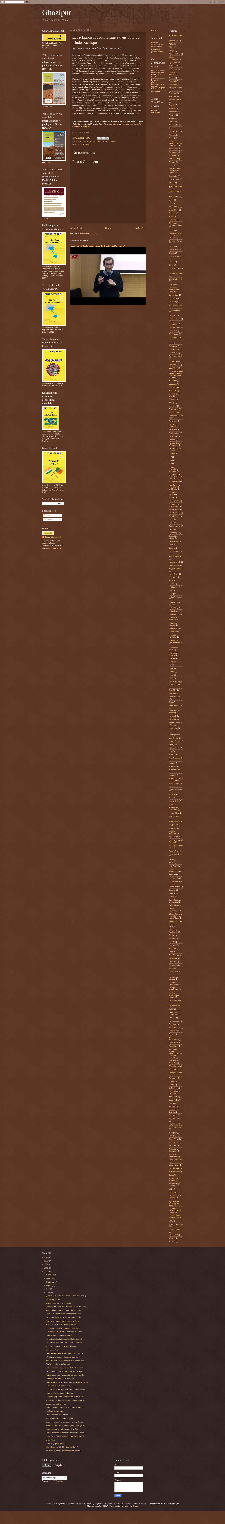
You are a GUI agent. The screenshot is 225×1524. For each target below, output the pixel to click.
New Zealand (174, 866)
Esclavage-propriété (173, 425)
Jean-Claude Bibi (175, 705)
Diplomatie (173, 349)
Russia (171, 1081)
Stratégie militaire (175, 1160)
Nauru (171, 863)
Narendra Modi (174, 837)
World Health (174, 1235)
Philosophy (173, 968)
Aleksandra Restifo (173, 73)
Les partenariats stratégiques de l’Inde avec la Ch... (65, 1339)
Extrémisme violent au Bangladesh (59, 1364)
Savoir (171, 1103)
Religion (172, 1034)
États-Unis (173, 430)
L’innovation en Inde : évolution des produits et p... (65, 1371)
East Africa (173, 368)
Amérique (172, 93)
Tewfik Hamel (174, 1172)
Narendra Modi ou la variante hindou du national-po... (65, 1407)
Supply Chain (174, 1165)
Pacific (171, 935)
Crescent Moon (174, 310)
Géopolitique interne (173, 537)
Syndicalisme (174, 1168)
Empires (172, 399)
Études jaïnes (174, 433)
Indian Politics (174, 614)
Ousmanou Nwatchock (173, 931)
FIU (170, 464)
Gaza (171, 519)
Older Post (140, 228)
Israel (171, 675)
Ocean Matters (174, 887)
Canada (172, 231)
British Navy (173, 210)
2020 (46, 1272)
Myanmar (172, 828)
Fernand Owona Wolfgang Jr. (175, 449)
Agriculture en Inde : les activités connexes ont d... (65, 1375)
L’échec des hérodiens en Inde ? (58, 1415)
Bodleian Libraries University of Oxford (175, 171)
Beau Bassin (174, 159)
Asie (170, 128)
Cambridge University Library (175, 224)
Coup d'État (173, 298)
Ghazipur (56, 12)
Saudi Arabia (174, 1100)
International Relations (101, 142)
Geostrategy (173, 541)
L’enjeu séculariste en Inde (56, 1404)
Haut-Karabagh (174, 562)
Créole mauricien (175, 305)
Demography (174, 334)
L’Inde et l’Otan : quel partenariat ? (59, 1335)
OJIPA (171, 897)
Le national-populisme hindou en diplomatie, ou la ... (65, 1397)
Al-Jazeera (173, 69)
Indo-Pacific (87, 142)
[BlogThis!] (100, 138)
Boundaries (173, 176)
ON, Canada (84, 144)
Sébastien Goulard (173, 1111)
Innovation (173, 632)
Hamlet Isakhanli (175, 551)
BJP (170, 165)
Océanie (172, 893)
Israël (171, 678)
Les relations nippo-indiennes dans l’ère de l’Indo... (65, 1343)
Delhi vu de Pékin (52, 1350)
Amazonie (173, 84)
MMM (171, 804)
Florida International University (173, 469)
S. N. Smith (173, 1088)
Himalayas (173, 577)
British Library (174, 207)
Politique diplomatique (174, 983)
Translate (59, 1481)
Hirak (171, 581)
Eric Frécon (173, 413)
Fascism (172, 440)
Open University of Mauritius (175, 901)
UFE (170, 1189)
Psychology (173, 1006)
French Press (174, 516)
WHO (171, 1221)
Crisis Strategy (174, 319)
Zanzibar (172, 1241)
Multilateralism (174, 822)
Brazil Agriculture (175, 186)
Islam (171, 668)
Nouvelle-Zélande (175, 881)
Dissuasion (173, 353)
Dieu (170, 343)
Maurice (172, 763)
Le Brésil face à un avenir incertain (59, 1303)
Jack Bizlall (173, 690)
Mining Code (173, 801)
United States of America (175, 1197)
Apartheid (172, 96)
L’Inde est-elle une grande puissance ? (60, 1393)
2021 (46, 1268)
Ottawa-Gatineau (175, 921)
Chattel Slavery (175, 256)
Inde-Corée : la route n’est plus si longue (61, 1346)
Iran (170, 665)
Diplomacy (173, 346)
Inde (170, 590)
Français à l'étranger (173, 493)
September (50, 1282)
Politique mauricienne (173, 989)
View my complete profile (51, 548)
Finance (172, 454)
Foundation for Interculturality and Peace (174, 487)
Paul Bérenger (174, 955)
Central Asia (173, 250)
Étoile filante (50, 1440)
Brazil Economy (175, 191)
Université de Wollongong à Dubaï (174, 1203)
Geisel (171, 523)
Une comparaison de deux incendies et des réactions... (66, 1307)
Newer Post (76, 228)
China (171, 262)
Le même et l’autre (53, 1299)
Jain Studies (173, 693)
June (48, 1293)
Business (172, 220)
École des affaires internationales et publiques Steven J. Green (176, 374)
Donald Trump (174, 361)
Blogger (136, 1506)
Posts (47, 515)
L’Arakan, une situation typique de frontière (62, 1357)
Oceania (172, 890)
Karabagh (172, 716)
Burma (171, 217)
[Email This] (98, 138)
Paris (171, 952)
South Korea (173, 1142)
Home (108, 228)
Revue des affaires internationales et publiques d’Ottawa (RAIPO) (158, 84)
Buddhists (173, 213)
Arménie (172, 115)
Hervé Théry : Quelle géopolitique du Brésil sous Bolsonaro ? (98, 246)
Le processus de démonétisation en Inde (61, 1386)
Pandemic (173, 948)
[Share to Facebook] (105, 138)
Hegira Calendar (175, 569)
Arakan (171, 105)
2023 (46, 1261)
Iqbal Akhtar (173, 662)
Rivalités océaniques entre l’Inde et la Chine (62, 1321)
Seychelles (173, 1124)
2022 (46, 1265)
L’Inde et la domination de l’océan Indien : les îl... (64, 1314)
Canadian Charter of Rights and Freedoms (175, 236)
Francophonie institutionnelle (174, 505)
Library (171, 745)
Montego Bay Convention (174, 809)
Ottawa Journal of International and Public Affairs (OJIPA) (158, 74)
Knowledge (173, 728)
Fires (171, 460)
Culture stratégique (173, 323)
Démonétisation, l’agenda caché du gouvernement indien (67, 1382)
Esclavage (173, 421)
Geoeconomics (174, 526)
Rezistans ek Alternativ (174, 1062)
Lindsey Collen (174, 748)
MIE (170, 798)
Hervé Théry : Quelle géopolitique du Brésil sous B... (65, 1436)
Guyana (172, 548)
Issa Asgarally (174, 682)
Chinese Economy (176, 268)
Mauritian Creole (175, 770)
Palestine (172, 945)
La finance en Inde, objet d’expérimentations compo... (66, 1389)
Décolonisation (174, 328)
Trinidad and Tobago (173, 1179)
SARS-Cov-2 (174, 1097)
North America (174, 878)
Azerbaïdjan (173, 149)
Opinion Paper (174, 905)
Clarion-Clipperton (175, 279)
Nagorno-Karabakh (172, 833)
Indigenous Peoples (173, 624)
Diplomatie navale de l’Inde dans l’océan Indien (63, 1317)
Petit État (172, 962)
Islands (171, 671)
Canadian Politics (175, 241)
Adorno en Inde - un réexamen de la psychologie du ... (66, 1426)
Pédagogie (173, 958)
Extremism (173, 436)
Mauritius (172, 775)
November (50, 1278)
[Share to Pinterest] (108, 138)
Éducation (173, 384)
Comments (49, 519)
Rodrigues (173, 1069)
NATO (171, 859)
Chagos (172, 253)
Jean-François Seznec (174, 712)
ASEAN (172, 122)
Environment (174, 409)
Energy (171, 403)
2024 (46, 1257)
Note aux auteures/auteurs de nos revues (157, 44)
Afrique (171, 51)
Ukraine (172, 1192)
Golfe (171, 545)
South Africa (173, 1139)
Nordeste (172, 875)
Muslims (172, 825)
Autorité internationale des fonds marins (175, 144)
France (171, 498)
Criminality (173, 316)
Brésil (171, 200)
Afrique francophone (173, 58)
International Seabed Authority (175, 641)
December (50, 1275)
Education (173, 381)
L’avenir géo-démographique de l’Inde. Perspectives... (66, 1368)
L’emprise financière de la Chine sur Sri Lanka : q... (65, 1353)
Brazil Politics (174, 197)
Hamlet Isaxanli (175, 557)
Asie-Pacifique (174, 131)
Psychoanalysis (175, 1000)
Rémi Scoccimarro (174, 1038)
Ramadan (172, 1024)
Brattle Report (174, 179)
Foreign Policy (174, 482)
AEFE (171, 44)
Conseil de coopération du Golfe (174, 290)
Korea (171, 731)
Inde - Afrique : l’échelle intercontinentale (61, 1325)
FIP (170, 457)
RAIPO (171, 1018)
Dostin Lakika (174, 365)
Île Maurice (173, 587)
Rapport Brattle (174, 1028)
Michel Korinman (175, 789)
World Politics (174, 1238)
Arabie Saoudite (175, 100)
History (171, 584)
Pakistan (172, 942)
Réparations (173, 1046)
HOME (153, 31)
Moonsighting (174, 813)
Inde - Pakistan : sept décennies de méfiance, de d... (66, 1361)
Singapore (173, 1133)
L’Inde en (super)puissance (56, 1444)
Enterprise (173, 406)
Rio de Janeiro (174, 1066)
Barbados (172, 155)
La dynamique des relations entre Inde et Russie (64, 1332)
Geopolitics (173, 529)
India (80, 142)
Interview (172, 658)
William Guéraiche (176, 1224)
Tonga (171, 1175)
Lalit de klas (173, 738)
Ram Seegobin (174, 1021)
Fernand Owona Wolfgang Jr (175, 444)
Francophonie (174, 501)
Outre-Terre (155, 91)
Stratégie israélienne (173, 1155)
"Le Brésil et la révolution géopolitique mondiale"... (65, 1451)
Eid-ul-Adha (173, 387)
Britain (171, 203)
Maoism (172, 754)
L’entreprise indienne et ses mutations (60, 1379)
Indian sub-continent (173, 619)
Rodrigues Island (175, 1073)
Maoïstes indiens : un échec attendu (59, 1418)
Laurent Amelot (174, 741)
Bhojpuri (172, 162)
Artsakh (172, 118)
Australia (172, 135)
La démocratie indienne (54, 1411)
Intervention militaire (173, 654)
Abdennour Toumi (175, 35)
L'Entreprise (173, 735)
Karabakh (172, 719)
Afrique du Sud (174, 54)
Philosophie (173, 965)
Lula (170, 751)
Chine (171, 265)
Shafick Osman (175, 1127)
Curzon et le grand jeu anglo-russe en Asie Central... (65, 1422)
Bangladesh (173, 152)
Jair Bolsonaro (174, 697)
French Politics (174, 513)
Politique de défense (173, 978)
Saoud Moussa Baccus (174, 1092)
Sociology (172, 1136)
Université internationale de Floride (175, 1210)
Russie (171, 1085)
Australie (172, 138)
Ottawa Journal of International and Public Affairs (175, 916)
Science (172, 1107)
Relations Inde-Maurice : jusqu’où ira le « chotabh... (65, 1310)
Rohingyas (173, 1078)
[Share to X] (103, 138)
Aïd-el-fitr (172, 66)
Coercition (173, 284)
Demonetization (175, 337)
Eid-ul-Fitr (172, 391)
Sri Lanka (172, 1146)
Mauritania (173, 766)
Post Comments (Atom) (89, 234)
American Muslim (175, 88)
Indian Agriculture (175, 597)
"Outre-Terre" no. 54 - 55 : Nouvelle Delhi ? (62, 1447)
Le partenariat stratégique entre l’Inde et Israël (63, 1328)
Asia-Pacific (173, 125)
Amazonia (173, 81)
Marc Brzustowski (176, 758)
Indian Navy (173, 608)
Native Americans (175, 854)
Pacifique (172, 939)
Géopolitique (173, 533)
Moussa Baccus (175, 816)
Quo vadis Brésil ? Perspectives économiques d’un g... (66, 1296)
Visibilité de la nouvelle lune (174, 1216)
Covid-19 (172, 302)
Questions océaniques (173, 1013)
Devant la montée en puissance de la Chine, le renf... (66, 1433)
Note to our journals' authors (157, 51)
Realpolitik (173, 1031)
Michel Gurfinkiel (175, 784)
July (48, 1289)
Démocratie (173, 331)
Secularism (173, 1115)
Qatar (171, 1009)
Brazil (171, 183)
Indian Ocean (174, 611)
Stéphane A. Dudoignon (173, 1150)
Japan (113, 142)
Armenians (173, 112)
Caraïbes (172, 246)
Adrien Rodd (173, 41)
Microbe (172, 794)
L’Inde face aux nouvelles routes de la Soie (62, 1429)
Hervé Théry (173, 574)
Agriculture (173, 63)
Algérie (171, 78)
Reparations (173, 1043)
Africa (171, 47)
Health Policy (174, 565)
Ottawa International (53, 537)
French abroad (174, 510)
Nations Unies (174, 851)
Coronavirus (173, 295)
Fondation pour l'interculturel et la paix (175, 476)
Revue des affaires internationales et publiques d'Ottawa (175, 1053)
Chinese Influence (176, 274)
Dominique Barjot (175, 356)
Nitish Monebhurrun (174, 870)
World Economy (175, 1229)
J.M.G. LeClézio (175, 685)
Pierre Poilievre (174, 972)
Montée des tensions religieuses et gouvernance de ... (66, 1400)
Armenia (172, 108)
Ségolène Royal (175, 1118)
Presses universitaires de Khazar (175, 995)
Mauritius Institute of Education (176, 779)
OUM (171, 927)
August (49, 1286)
